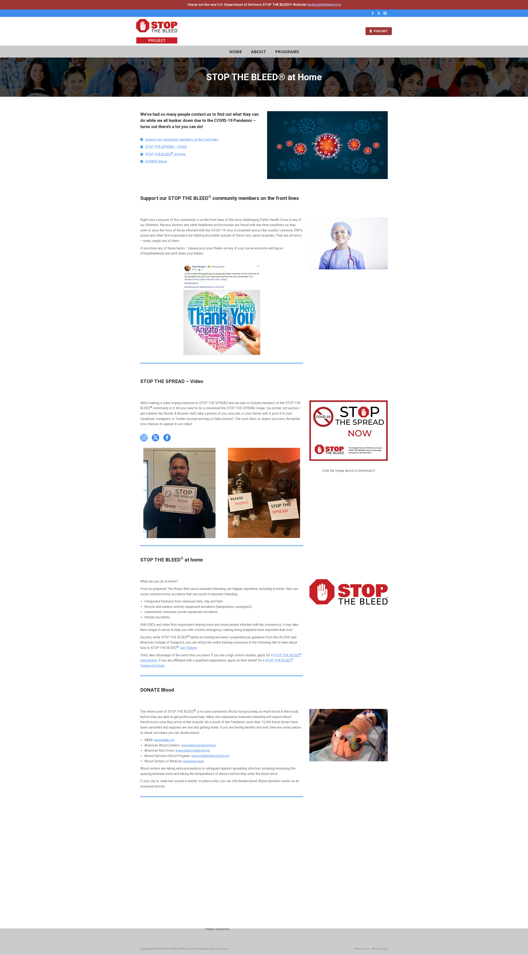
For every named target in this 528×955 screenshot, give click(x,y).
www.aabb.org (164, 740)
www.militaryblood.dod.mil (210, 756)
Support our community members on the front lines (181, 139)
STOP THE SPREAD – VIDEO (166, 147)
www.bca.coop (193, 761)
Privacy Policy (380, 948)
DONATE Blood (156, 161)
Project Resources (217, 929)
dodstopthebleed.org (324, 5)
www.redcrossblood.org (192, 750)
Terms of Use (361, 948)
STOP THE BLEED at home (165, 154)
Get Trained (188, 648)
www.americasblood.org (198, 745)
